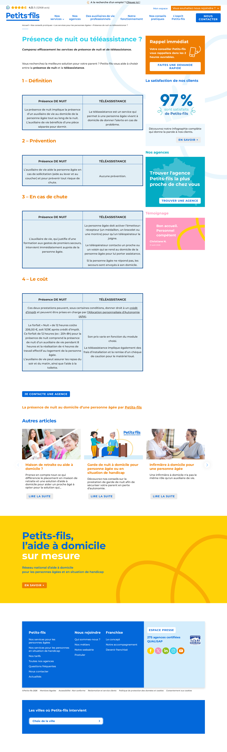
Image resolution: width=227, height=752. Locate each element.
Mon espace (160, 8)
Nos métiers (82, 644)
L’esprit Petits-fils (178, 17)
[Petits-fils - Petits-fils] (22, 16)
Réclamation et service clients (102, 690)
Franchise (114, 632)
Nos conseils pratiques (157, 17)
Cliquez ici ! (133, 2)
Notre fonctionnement (131, 17)
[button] (207, 465)
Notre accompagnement (121, 644)
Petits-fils (133, 407)
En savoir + (34, 585)
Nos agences (75, 17)
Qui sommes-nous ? (87, 639)
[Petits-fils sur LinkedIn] (165, 651)
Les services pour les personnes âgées (72, 25)
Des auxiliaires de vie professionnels (100, 17)
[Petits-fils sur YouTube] (181, 651)
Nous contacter (208, 18)
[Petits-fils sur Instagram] (173, 651)
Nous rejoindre (88, 632)
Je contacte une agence (46, 394)
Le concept (113, 639)
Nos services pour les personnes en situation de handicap (49, 649)
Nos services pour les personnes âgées (42, 641)
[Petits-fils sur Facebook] (150, 651)
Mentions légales (48, 690)
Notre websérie (84, 649)
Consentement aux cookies (179, 690)
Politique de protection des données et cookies (141, 690)
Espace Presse (161, 630)
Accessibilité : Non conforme (72, 690)
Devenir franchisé (117, 649)
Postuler (80, 654)
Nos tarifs (35, 656)
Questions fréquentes (42, 666)
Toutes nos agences (41, 661)
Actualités (35, 676)
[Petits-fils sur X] (158, 651)
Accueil (25, 25)
